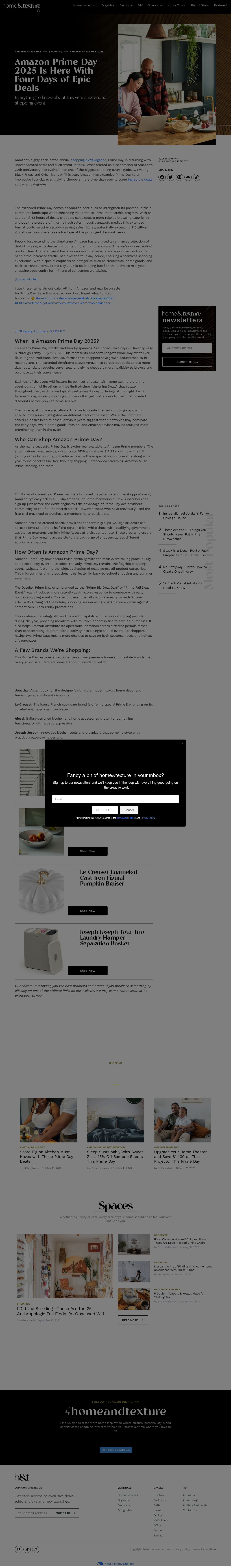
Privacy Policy (147, 817)
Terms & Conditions (126, 817)
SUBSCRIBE (105, 810)
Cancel (129, 810)
